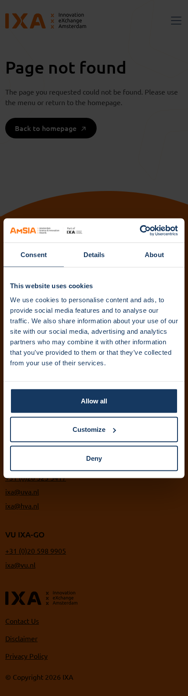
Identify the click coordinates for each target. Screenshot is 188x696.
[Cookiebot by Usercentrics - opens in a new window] (139, 230)
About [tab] (154, 254)
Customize (89, 429)
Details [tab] (94, 254)
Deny (94, 458)
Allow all (94, 400)
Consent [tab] (34, 254)
